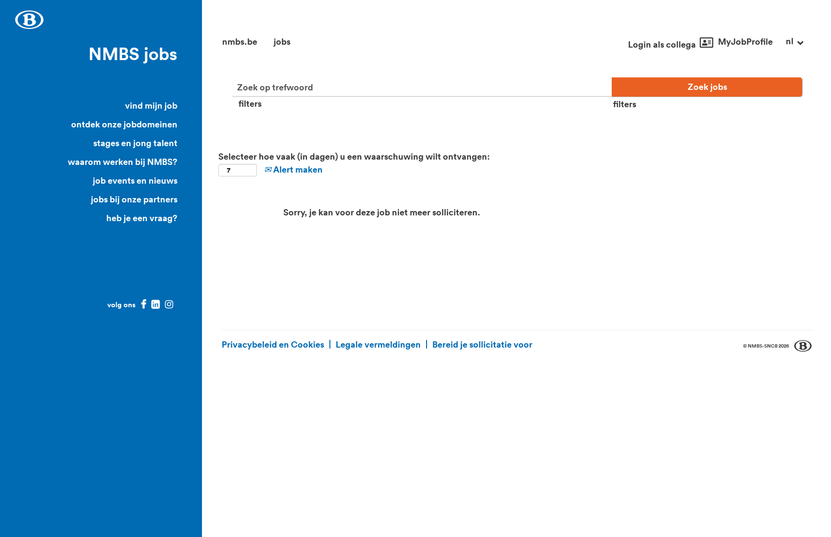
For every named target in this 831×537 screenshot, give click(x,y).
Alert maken (297, 169)
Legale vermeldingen (378, 344)
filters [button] (250, 103)
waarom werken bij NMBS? (122, 161)
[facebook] (141, 304)
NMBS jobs (132, 53)
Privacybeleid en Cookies (273, 344)
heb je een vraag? (141, 218)
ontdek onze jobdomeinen (124, 124)
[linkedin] (155, 304)
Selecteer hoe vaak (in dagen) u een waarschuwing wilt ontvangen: (354, 156)
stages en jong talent (135, 143)
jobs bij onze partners (134, 199)
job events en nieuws (135, 180)
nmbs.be (239, 41)
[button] (794, 42)
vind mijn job (151, 105)
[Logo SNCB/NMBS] (29, 19)
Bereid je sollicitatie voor (482, 344)
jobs (282, 41)
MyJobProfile (745, 41)
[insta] (169, 304)
